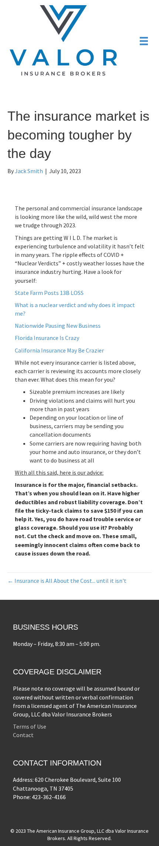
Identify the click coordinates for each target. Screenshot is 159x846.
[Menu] (144, 40)
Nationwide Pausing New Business (58, 325)
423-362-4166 (49, 797)
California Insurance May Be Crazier (59, 350)
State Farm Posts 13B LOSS (49, 292)
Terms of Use (29, 726)
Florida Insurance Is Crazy (47, 337)
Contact (23, 735)
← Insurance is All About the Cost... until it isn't (66, 580)
